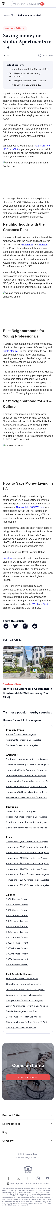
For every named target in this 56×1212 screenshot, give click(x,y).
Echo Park (27, 244)
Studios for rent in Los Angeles (21, 811)
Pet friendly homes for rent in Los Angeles (27, 759)
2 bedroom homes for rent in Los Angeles (26, 822)
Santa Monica (10, 351)
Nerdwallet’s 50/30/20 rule (30, 507)
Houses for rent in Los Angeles (21, 734)
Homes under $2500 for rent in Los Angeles (27, 879)
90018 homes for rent (17, 932)
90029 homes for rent (17, 953)
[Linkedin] (28, 1178)
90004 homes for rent (17, 899)
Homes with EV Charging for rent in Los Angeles (29, 781)
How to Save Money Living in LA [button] (25, 84)
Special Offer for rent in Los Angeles (24, 995)
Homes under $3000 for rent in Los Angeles (27, 885)
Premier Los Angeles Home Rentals (23, 1011)
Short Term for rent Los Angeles (22, 978)
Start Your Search (28, 1077)
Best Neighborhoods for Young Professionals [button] (24, 75)
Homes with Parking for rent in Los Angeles (27, 764)
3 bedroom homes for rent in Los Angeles (26, 827)
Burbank (43, 244)
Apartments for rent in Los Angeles (23, 739)
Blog (13, 15)
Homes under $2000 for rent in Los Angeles (27, 874)
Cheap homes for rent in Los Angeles (24, 1000)
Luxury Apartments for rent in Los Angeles (27, 1005)
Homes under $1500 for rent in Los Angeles (27, 869)
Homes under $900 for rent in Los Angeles (27, 847)
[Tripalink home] (3, 3)
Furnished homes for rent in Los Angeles (26, 775)
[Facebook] (8, 1178)
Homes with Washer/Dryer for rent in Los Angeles (30, 786)
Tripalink (7, 558)
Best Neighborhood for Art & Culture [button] (27, 80)
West (35, 604)
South (46, 604)
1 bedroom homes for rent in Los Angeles (26, 816)
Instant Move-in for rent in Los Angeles (25, 989)
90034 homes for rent (17, 959)
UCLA (14, 149)
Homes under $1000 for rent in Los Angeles (27, 852)
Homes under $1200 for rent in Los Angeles (27, 858)
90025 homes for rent (17, 942)
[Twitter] (18, 1178)
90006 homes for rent (17, 910)
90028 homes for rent (17, 948)
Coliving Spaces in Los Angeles (21, 1027)
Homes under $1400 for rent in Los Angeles (27, 863)
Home (6, 15)
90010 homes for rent (17, 921)
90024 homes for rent (17, 937)
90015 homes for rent (17, 926)
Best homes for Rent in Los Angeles (23, 1016)
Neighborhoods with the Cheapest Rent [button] (29, 69)
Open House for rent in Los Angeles (23, 984)
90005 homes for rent (17, 904)
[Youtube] (47, 1178)
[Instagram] (38, 1178)
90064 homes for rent (17, 964)
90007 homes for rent (17, 915)
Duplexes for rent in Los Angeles (22, 745)
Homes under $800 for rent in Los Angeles (27, 841)
